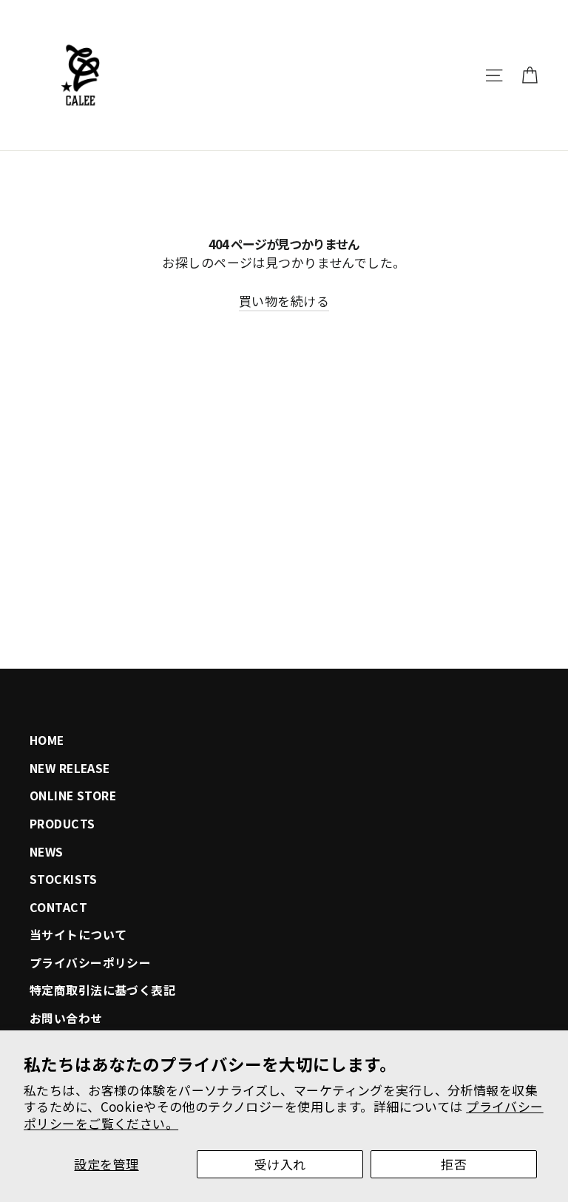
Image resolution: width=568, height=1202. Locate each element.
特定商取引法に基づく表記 (102, 990)
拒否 (454, 1164)
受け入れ (280, 1164)
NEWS (47, 851)
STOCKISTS (64, 879)
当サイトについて (78, 934)
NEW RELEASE (70, 768)
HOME (47, 740)
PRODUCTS (62, 823)
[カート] (529, 75)
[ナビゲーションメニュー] (494, 75)
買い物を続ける (284, 300)
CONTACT (58, 907)
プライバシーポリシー (90, 962)
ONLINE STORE (73, 795)
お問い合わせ (66, 1018)
